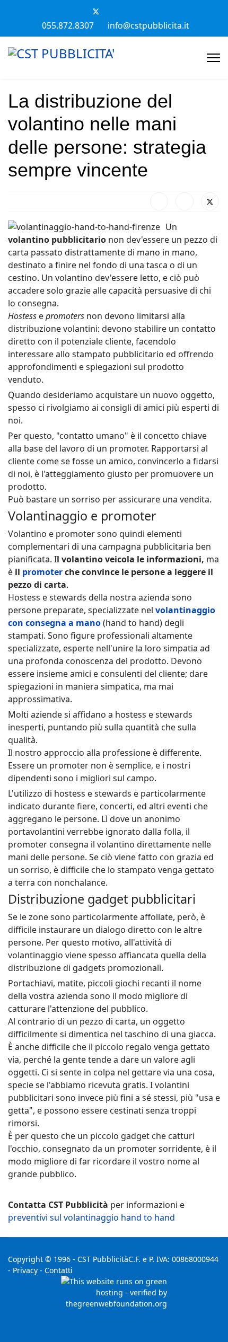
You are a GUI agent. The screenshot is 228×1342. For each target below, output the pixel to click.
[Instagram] (150, 11)
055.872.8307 (68, 25)
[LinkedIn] (185, 201)
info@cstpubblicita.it (148, 25)
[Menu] (213, 58)
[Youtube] (114, 11)
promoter (42, 572)
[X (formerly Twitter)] (210, 201)
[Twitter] (96, 11)
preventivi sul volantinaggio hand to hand (91, 1217)
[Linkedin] (132, 11)
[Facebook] (78, 11)
